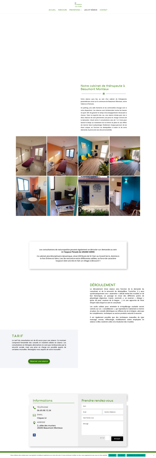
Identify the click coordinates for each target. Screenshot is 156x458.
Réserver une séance (39, 361)
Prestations (74, 10)
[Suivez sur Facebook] (34, 435)
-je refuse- (121, 455)
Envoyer (117, 439)
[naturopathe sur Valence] (93, 215)
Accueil (52, 10)
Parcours (62, 10)
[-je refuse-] (154, 455)
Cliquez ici (41, 418)
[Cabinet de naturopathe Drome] (31, 175)
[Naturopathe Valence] (62, 175)
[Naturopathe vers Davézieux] (31, 215)
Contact (103, 10)
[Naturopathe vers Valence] (93, 175)
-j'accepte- (112, 455)
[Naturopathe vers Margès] (62, 215)
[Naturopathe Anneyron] (125, 175)
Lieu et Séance (90, 10)
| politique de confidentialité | (136, 455)
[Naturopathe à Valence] (125, 215)
